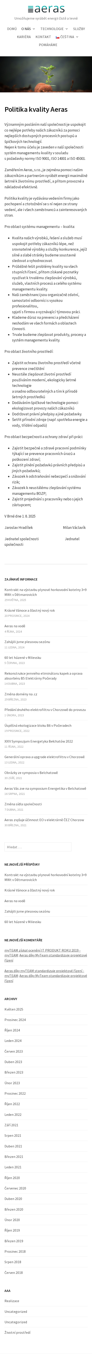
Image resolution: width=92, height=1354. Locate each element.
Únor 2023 (12, 1083)
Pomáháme (48, 45)
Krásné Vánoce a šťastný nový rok (29, 610)
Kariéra (24, 37)
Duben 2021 (13, 1146)
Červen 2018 (13, 1272)
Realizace (11, 1301)
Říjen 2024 (12, 1030)
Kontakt (43, 37)
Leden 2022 (12, 1114)
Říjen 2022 (12, 1104)
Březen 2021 (13, 1156)
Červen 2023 (13, 1051)
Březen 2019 (13, 1241)
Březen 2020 (13, 1209)
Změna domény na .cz (20, 694)
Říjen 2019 (12, 1230)
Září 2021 (11, 1125)
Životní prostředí (17, 1332)
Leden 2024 (12, 1040)
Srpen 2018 (12, 1262)
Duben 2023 (13, 1062)
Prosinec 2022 (15, 1093)
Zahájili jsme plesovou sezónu (27, 641)
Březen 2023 (13, 1072)
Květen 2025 (13, 1009)
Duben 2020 (13, 1198)
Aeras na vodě (14, 626)
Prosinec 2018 (15, 1251)
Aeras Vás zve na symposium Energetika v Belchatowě (45, 788)
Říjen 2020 (12, 1177)
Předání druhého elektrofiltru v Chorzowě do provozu (45, 709)
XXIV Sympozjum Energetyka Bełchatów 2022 (38, 741)
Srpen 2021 (12, 1135)
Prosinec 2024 (15, 1019)
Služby (79, 28)
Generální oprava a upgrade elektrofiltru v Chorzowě (44, 757)
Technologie (52, 28)
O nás (26, 28)
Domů (12, 28)
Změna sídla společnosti (23, 804)
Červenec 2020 (15, 1188)
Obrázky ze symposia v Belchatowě (31, 772)
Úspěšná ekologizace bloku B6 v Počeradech (37, 725)
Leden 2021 (12, 1167)
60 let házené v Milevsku (22, 657)
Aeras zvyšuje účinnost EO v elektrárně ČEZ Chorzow (44, 820)
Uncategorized (15, 1311)
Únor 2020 (12, 1220)
